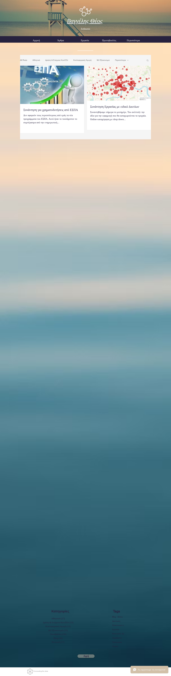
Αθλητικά (36, 60)
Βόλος (120, 617)
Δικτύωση (116, 621)
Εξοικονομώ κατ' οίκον (119, 625)
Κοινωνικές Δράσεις (119, 634)
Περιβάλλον (117, 638)
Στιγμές (115, 646)
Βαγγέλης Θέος (85, 21)
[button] (85, 40)
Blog (114, 617)
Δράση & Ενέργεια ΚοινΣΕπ (56, 60)
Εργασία (115, 629)
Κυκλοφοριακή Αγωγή (82, 60)
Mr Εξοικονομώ (103, 60)
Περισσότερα (120, 60)
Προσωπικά (117, 642)
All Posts (23, 60)
